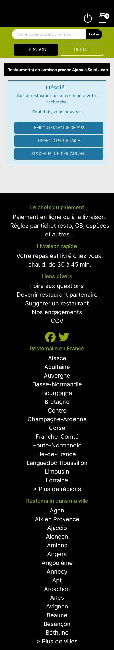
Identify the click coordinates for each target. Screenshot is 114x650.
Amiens (57, 545)
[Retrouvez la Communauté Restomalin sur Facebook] (52, 337)
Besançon (57, 623)
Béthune (57, 632)
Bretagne (57, 401)
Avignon (57, 606)
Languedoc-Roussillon (57, 462)
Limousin (57, 471)
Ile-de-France (57, 454)
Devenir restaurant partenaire (57, 294)
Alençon (57, 536)
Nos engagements (57, 312)
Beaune (57, 615)
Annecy (57, 571)
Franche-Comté (57, 436)
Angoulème (57, 562)
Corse (57, 427)
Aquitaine (57, 366)
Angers (57, 554)
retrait (82, 49)
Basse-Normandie (57, 384)
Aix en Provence (57, 519)
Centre (57, 410)
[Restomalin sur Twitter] (64, 337)
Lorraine (57, 480)
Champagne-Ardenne (57, 419)
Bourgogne (57, 393)
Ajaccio (57, 527)
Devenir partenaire (59, 140)
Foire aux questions (57, 285)
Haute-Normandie (57, 445)
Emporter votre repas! (59, 127)
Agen (57, 510)
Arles (57, 597)
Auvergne (57, 375)
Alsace (57, 358)
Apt (57, 580)
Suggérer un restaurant (59, 153)
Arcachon (57, 588)
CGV (57, 320)
